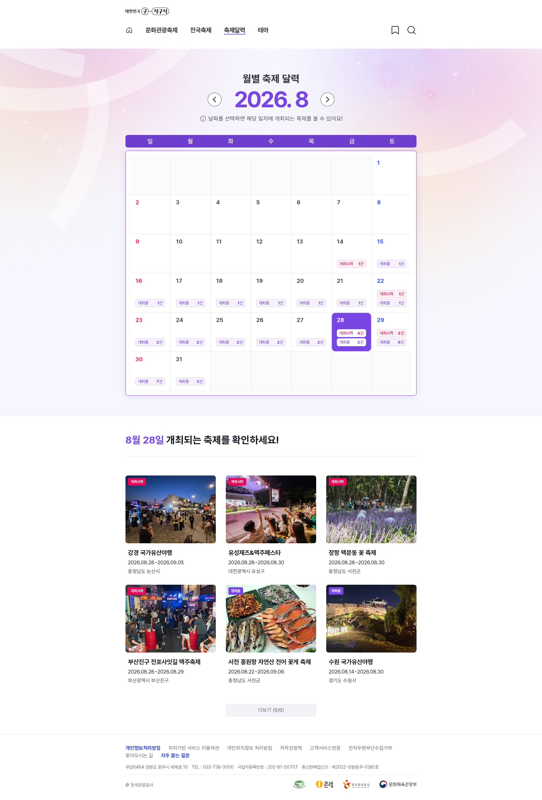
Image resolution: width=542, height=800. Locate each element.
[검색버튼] (411, 30)
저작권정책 (291, 748)
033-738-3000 (218, 767)
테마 (263, 30)
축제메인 (129, 30)
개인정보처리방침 (143, 748)
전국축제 (200, 30)
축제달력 (234, 30)
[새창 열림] (299, 787)
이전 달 (214, 99)
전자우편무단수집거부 (370, 748)
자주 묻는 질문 (175, 756)
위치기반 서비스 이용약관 (193, 748)
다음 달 (327, 99)
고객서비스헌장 (325, 748)
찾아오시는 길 (139, 756)
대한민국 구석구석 (147, 11)
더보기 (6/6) (271, 710)
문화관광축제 (162, 30)
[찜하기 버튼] (395, 30)
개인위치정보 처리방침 (249, 748)
